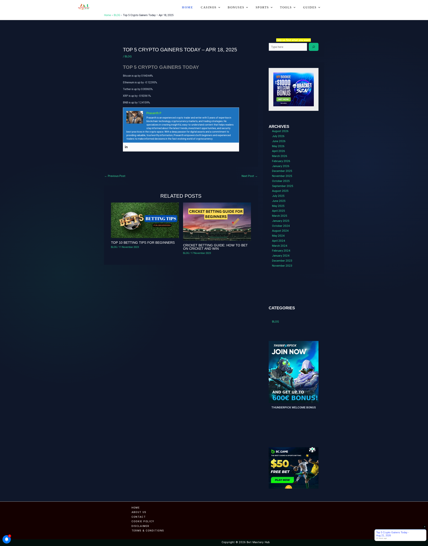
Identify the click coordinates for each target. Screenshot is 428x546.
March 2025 (279, 215)
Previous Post (114, 176)
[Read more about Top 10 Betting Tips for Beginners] (145, 220)
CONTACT (139, 516)
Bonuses (236, 7)
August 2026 (280, 131)
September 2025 (282, 186)
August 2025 (280, 190)
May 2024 (278, 235)
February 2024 (281, 250)
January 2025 (280, 220)
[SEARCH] (313, 47)
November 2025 (282, 176)
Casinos (209, 7)
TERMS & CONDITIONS (148, 530)
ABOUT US (139, 512)
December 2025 (282, 171)
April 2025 (278, 210)
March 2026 (279, 156)
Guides (310, 7)
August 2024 (280, 230)
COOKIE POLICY (143, 521)
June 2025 (279, 201)
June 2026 (279, 141)
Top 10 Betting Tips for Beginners (143, 242)
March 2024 (279, 245)
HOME (136, 507)
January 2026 (280, 166)
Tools (286, 7)
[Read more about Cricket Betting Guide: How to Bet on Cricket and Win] (217, 221)
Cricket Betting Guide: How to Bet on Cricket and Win (215, 246)
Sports (262, 7)
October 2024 (281, 225)
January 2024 (280, 255)
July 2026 (278, 136)
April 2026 (278, 151)
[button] (218, 7)
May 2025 (278, 206)
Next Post (250, 176)
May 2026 (278, 146)
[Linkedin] (126, 147)
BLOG (117, 15)
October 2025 (281, 181)
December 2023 (282, 260)
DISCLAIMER (140, 526)
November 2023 (282, 265)
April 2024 (278, 240)
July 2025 (278, 196)
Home (187, 7)
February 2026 (281, 161)
